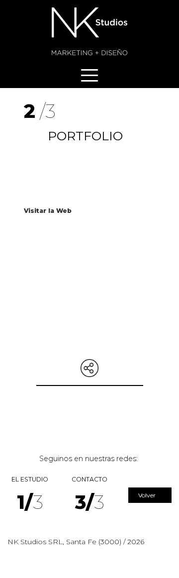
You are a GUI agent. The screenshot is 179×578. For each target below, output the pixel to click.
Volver (147, 495)
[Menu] (89, 75)
